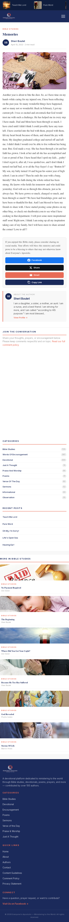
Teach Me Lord (10, 517)
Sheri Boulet (18, 41)
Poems (6, 815)
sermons (7, 486)
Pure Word (8, 524)
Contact (7, 867)
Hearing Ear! (8, 545)
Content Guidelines (12, 873)
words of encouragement (15, 454)
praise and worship (12, 470)
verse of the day (11, 481)
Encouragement (11, 809)
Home (6, 851)
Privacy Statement (12, 883)
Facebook (37, 260)
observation (8, 497)
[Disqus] (34, 390)
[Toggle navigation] (63, 16)
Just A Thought (10, 836)
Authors (7, 862)
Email (36, 275)
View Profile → (20, 317)
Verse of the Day (11, 826)
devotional (8, 460)
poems (6, 476)
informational (9, 492)
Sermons (7, 820)
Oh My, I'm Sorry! (11, 531)
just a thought (10, 465)
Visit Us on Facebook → (15, 903)
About (6, 857)
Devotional (8, 804)
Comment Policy (11, 878)
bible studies (9, 449)
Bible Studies (9, 799)
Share (37, 267)
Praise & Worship (11, 831)
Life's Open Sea (10, 538)
